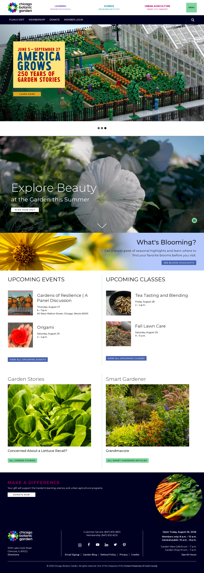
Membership (37, 19)
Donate (55, 19)
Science (109, 7)
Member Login (73, 19)
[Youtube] (97, 545)
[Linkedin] (106, 545)
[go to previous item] (5, 76)
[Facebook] (89, 545)
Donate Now (21, 494)
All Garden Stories (22, 460)
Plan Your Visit (25, 210)
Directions (13, 554)
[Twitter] (116, 545)
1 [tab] (99, 128)
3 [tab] (105, 128)
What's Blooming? (166, 242)
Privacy (123, 554)
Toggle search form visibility (192, 19)
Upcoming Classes (135, 279)
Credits (135, 554)
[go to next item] (199, 76)
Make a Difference (34, 482)
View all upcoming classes (126, 358)
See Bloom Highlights (179, 262)
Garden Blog (90, 554)
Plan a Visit (16, 19)
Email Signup (72, 554)
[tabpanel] (102, 73)
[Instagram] (80, 545)
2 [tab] (102, 128)
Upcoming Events (36, 279)
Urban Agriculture (157, 7)
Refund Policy (108, 554)
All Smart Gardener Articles (127, 460)
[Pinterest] (124, 545)
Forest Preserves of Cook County (140, 566)
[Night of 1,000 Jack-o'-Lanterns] (39, 89)
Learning (60, 7)
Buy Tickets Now (27, 94)
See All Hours (189, 554)
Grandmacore (117, 451)
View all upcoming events (28, 359)
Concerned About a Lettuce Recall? (37, 451)
